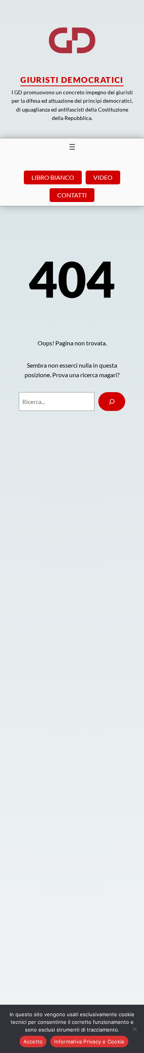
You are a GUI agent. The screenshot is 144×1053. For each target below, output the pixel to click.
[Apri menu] (72, 146)
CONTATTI (72, 195)
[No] (134, 1029)
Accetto (33, 1041)
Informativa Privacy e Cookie (89, 1041)
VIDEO (103, 177)
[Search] (112, 401)
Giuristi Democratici (72, 79)
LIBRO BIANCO (52, 177)
